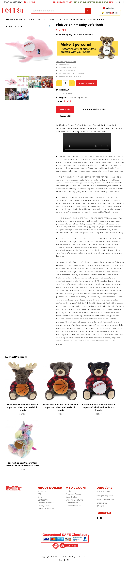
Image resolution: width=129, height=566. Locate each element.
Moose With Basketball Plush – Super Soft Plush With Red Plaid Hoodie (22, 407)
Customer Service (74, 503)
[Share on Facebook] (65, 101)
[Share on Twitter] (68, 101)
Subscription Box (73, 506)
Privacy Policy (44, 506)
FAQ (40, 494)
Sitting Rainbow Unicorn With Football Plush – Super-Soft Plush (22, 464)
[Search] (88, 11)
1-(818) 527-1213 (103, 491)
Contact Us (42, 500)
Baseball (72, 97)
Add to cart (86, 83)
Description (65, 109)
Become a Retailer (46, 503)
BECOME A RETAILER (62, 2)
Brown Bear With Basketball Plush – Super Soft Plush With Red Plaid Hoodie (60, 407)
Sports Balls (83, 97)
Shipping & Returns (74, 500)
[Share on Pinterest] (70, 101)
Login (123, 2)
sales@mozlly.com (104, 495)
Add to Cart (13, 414)
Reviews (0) (65, 116)
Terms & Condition (46, 508)
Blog (40, 497)
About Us (42, 491)
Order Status (71, 497)
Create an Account (74, 494)
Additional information (94, 109)
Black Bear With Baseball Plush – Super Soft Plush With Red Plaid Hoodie (98, 407)
